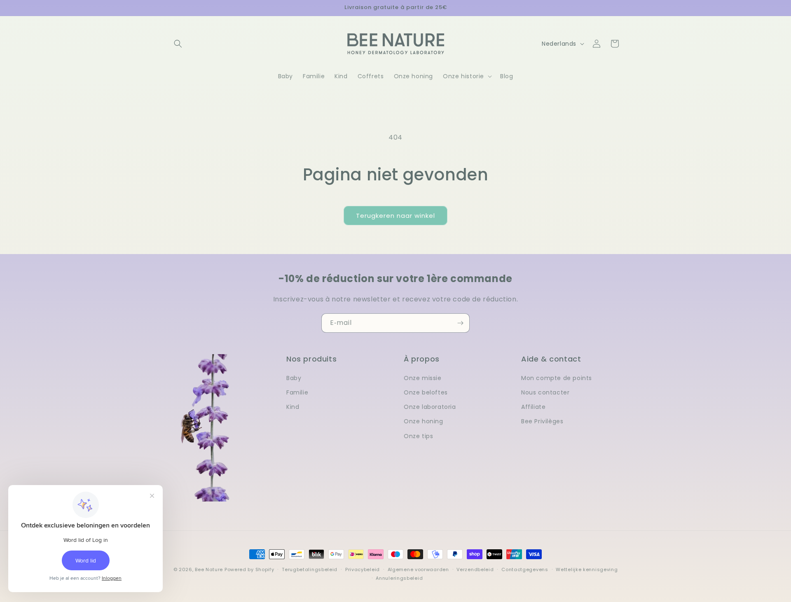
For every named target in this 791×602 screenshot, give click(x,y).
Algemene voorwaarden (418, 569)
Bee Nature (209, 569)
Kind (292, 407)
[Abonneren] (460, 323)
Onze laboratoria (430, 407)
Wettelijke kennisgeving (587, 569)
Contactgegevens (524, 569)
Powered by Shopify (249, 569)
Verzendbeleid (475, 569)
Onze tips (418, 436)
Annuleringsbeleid (399, 578)
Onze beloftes (426, 392)
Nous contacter (545, 392)
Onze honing (423, 421)
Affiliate (533, 407)
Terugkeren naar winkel (395, 215)
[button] (178, 44)
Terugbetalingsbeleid (309, 569)
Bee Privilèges (542, 421)
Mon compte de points (556, 378)
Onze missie (423, 378)
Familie (297, 392)
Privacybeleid (362, 569)
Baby (293, 378)
